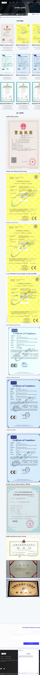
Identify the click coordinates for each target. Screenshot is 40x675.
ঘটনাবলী (28, 2)
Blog (32, 2)
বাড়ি (10, 2)
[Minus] (37, 650)
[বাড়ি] (4, 2)
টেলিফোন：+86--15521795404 (6, 656)
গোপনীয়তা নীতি (2, 673)
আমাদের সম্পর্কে (22, 2)
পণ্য (13, 2)
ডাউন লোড (37, 2)
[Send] (37, 673)
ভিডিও (17, 2)
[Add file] (19, 673)
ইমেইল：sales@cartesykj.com (6, 658)
